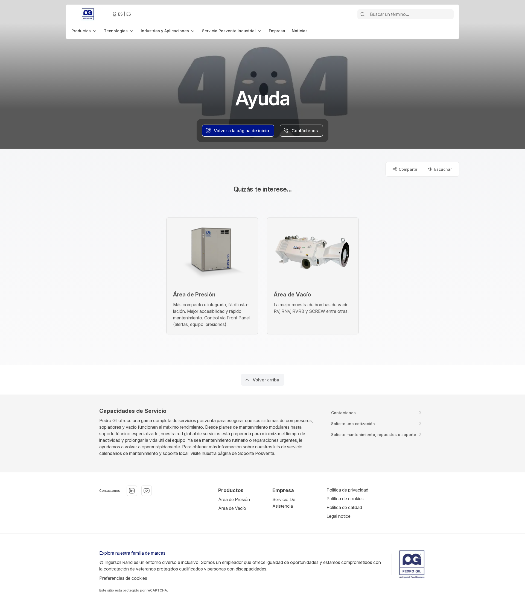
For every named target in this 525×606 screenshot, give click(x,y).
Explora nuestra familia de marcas (132, 553)
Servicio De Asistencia (283, 503)
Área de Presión (234, 499)
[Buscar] (363, 14)
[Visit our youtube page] (146, 491)
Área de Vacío (232, 508)
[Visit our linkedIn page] (132, 491)
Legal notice (338, 516)
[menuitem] (84, 31)
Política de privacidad (347, 490)
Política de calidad (344, 507)
